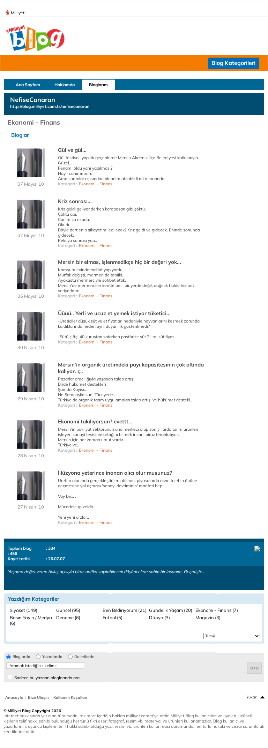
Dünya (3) (159, 617)
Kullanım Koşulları (70, 697)
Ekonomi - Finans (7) (216, 610)
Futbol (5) (112, 617)
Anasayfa (14, 697)
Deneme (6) (68, 617)
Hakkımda (64, 84)
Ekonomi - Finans (95, 183)
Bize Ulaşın (38, 697)
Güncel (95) (68, 610)
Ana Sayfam (28, 84)
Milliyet (17, 12)
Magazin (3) (208, 617)
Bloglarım (98, 84)
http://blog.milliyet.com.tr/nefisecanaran (49, 106)
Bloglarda (21, 656)
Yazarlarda (52, 656)
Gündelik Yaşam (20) (170, 610)
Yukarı (252, 697)
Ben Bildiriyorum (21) (125, 610)
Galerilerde (84, 656)
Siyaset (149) (23, 610)
